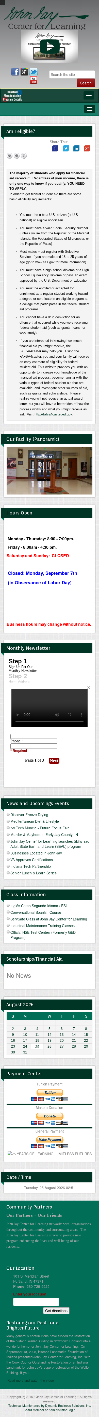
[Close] (89, 688)
